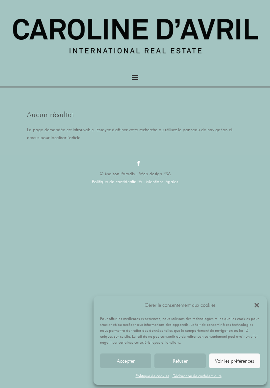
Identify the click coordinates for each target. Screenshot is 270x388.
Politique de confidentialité (117, 181)
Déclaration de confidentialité (197, 375)
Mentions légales (162, 181)
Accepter (126, 361)
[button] (257, 305)
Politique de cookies (152, 375)
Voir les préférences (234, 361)
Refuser (180, 361)
